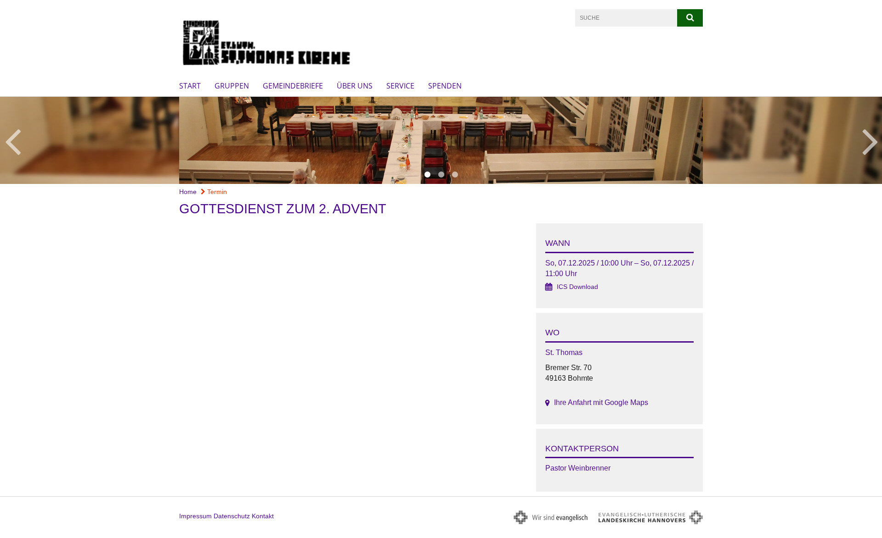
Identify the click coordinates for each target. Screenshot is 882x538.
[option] (441, 140)
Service (400, 86)
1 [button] (427, 174)
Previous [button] (13, 140)
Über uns (355, 86)
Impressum (195, 516)
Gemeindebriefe (293, 86)
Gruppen (232, 86)
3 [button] (454, 174)
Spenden (445, 86)
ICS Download (577, 286)
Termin (216, 191)
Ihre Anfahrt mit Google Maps (601, 402)
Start (190, 86)
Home (188, 191)
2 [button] (441, 174)
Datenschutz (232, 516)
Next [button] (870, 140)
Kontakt (263, 516)
